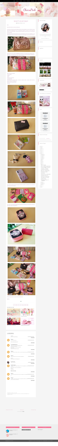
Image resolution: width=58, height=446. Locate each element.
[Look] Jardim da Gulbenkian (44, 169)
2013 (41, 185)
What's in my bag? (21, 21)
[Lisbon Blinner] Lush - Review (45, 177)
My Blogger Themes (40, 440)
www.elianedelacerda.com (14, 344)
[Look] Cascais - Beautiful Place (45, 176)
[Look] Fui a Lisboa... (43, 178)
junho (42, 161)
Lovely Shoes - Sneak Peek (44, 168)
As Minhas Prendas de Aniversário (25, 325)
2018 (41, 148)
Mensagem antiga (33, 409)
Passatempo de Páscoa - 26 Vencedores (45, 180)
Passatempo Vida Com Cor (44, 175)
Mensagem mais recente (9, 409)
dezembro (42, 154)
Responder (32, 337)
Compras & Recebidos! (24, 316)
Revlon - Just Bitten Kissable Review (45, 166)
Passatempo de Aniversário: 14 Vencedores (13, 430)
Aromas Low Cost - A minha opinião (45, 174)
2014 (41, 153)
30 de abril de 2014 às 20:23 (31, 345)
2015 (41, 152)
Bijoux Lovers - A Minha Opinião (45, 170)
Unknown (12, 339)
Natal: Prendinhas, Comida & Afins (11, 325)
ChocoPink (11, 440)
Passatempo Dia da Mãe (44, 171)
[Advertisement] (21, 403)
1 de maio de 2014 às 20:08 (31, 356)
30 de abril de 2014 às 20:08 (31, 336)
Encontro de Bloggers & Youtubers (45, 167)
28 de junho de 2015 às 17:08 (31, 378)
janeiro (42, 184)
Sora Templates (34, 440)
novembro (42, 155)
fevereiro (42, 183)
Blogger (23, 411)
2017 (41, 149)
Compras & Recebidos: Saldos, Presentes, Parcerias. (13, 316)
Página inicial (22, 409)
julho (42, 160)
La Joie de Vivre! (13, 361)
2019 (41, 147)
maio (42, 162)
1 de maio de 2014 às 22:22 (31, 362)
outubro (42, 156)
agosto (42, 159)
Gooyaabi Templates (50, 440)
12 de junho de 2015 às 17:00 (31, 374)
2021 (41, 146)
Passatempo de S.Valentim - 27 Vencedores (13, 434)
